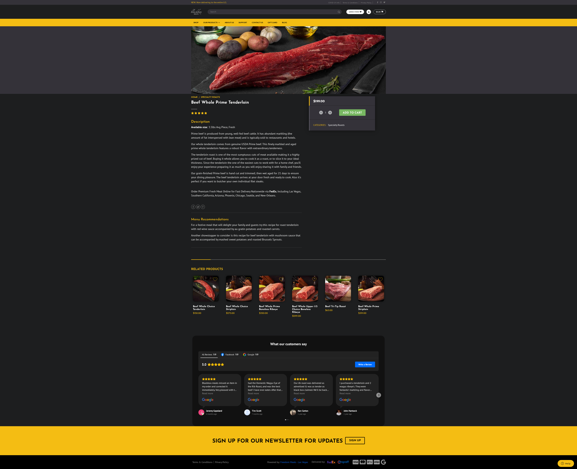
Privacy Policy (366, 3)
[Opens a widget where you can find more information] (565, 463)
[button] (198, 395)
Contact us (257, 22)
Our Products (210, 22)
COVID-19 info (333, 3)
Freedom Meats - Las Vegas (294, 462)
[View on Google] (208, 400)
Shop (196, 22)
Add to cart (352, 113)
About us (229, 22)
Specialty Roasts (210, 97)
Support (243, 22)
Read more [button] (207, 393)
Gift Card (272, 22)
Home (194, 97)
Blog (284, 22)
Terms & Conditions (350, 3)
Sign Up (355, 440)
